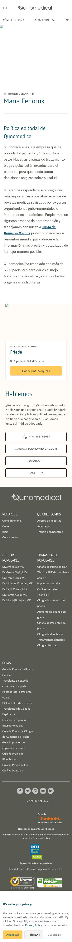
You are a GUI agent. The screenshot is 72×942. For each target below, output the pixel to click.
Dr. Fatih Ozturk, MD (14, 589)
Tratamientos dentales (51, 639)
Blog (66, 20)
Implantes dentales (48, 583)
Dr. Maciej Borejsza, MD (16, 600)
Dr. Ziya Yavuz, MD (13, 566)
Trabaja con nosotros (50, 531)
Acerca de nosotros (49, 520)
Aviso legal (43, 526)
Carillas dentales (47, 589)
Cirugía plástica (46, 645)
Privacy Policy (33, 925)
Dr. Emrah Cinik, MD (14, 577)
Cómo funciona (13, 20)
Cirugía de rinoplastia (50, 634)
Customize (54, 934)
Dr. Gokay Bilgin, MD (14, 572)
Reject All (33, 934)
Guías (5, 526)
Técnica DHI (44, 594)
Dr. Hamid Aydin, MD (14, 594)
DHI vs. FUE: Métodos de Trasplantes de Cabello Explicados (17, 709)
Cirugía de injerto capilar (52, 566)
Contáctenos (10, 537)
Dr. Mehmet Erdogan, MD (17, 583)
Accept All (12, 934)
